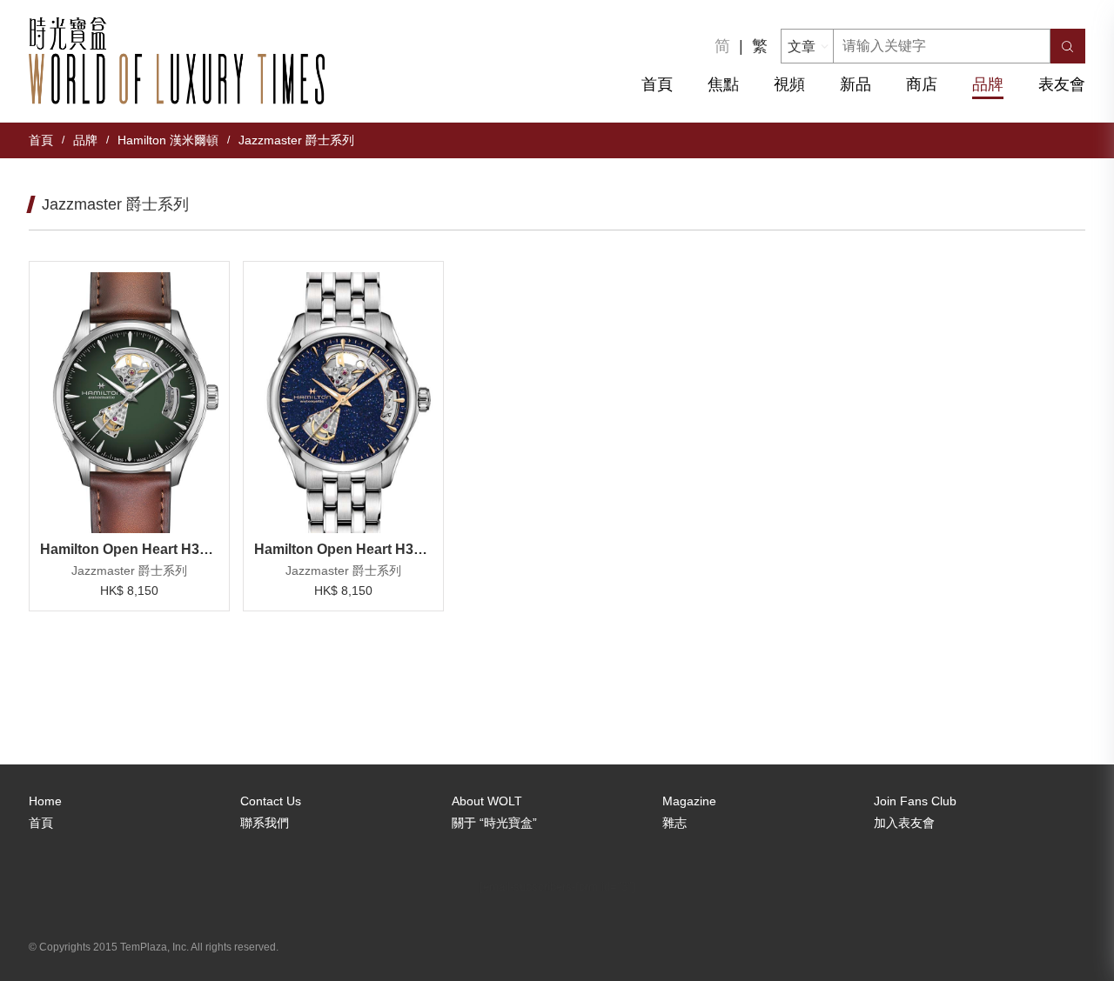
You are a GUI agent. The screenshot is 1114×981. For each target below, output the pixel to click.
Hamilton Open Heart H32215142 (343, 549)
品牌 (987, 84)
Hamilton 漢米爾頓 (167, 140)
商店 (921, 84)
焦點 (723, 84)
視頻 (789, 84)
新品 (855, 84)
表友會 (1061, 84)
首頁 (657, 84)
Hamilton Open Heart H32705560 (129, 549)
